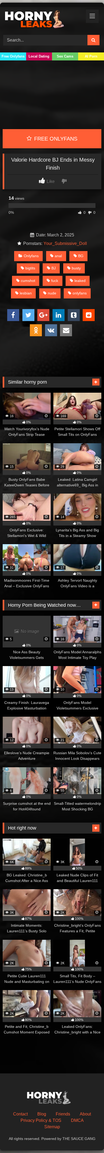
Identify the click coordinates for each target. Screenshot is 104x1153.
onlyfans (80, 293)
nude (52, 293)
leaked (80, 280)
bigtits (30, 268)
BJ (53, 268)
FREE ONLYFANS (55, 139)
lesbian (26, 293)
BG (80, 256)
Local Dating (39, 56)
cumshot (28, 280)
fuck (54, 280)
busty (76, 268)
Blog (41, 1114)
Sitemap (52, 1127)
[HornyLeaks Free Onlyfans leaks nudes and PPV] (43, 20)
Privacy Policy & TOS (41, 1120)
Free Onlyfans (13, 56)
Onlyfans (31, 256)
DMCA (77, 1120)
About (85, 1114)
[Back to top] (87, 1137)
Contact (20, 1114)
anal (58, 256)
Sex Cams (65, 56)
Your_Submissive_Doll (65, 243)
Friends (63, 1114)
